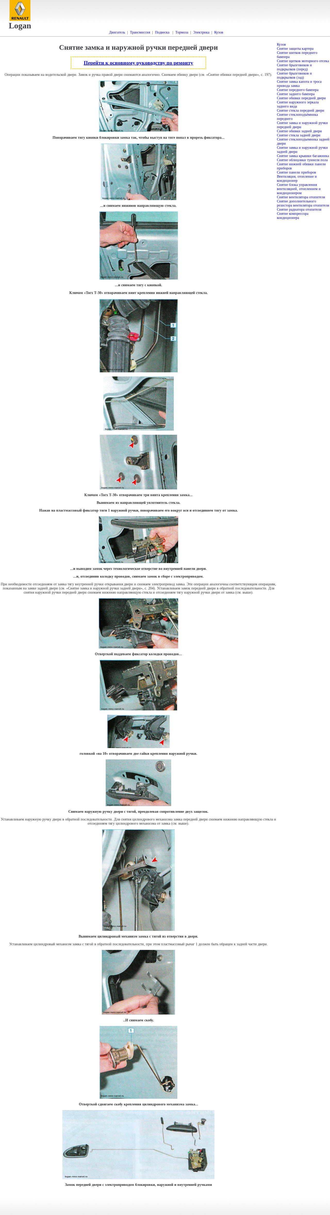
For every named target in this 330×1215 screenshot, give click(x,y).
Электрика (201, 32)
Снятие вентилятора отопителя (301, 197)
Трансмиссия (140, 32)
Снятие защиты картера (295, 49)
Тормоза (181, 32)
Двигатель (117, 32)
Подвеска (162, 32)
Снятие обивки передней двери (301, 98)
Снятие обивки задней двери (299, 131)
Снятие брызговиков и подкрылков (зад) (294, 75)
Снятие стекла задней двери (298, 135)
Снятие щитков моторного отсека (303, 61)
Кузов (218, 32)
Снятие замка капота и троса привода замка (299, 84)
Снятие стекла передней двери (300, 110)
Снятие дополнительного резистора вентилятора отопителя (303, 203)
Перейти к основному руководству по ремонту (138, 62)
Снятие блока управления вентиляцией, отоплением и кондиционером (299, 189)
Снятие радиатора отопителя (299, 209)
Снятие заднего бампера (296, 94)
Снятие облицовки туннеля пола (302, 160)
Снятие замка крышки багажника (303, 156)
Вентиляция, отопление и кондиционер (297, 179)
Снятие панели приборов (296, 172)
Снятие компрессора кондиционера (292, 216)
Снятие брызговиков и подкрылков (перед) (294, 67)
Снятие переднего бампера (297, 90)
